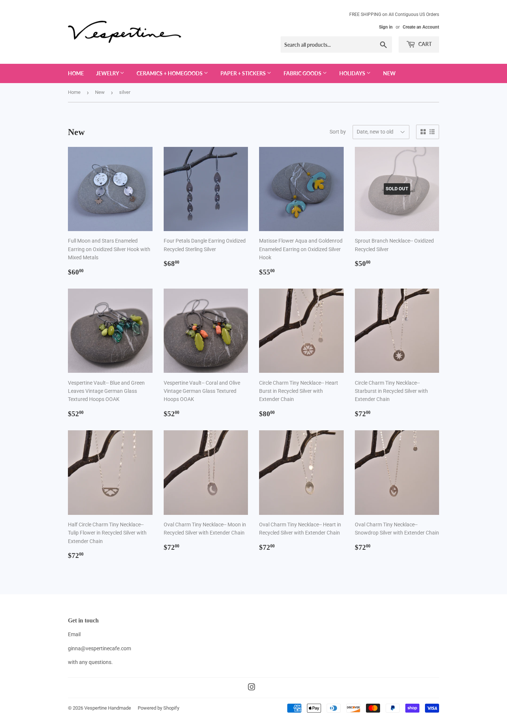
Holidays (352, 73)
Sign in (386, 27)
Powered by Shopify (158, 708)
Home (76, 73)
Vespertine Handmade (107, 708)
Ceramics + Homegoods (170, 73)
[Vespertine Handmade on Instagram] (251, 688)
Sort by (338, 132)
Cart (424, 44)
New (389, 73)
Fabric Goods (303, 73)
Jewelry (108, 73)
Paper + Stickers (243, 73)
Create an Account (421, 27)
